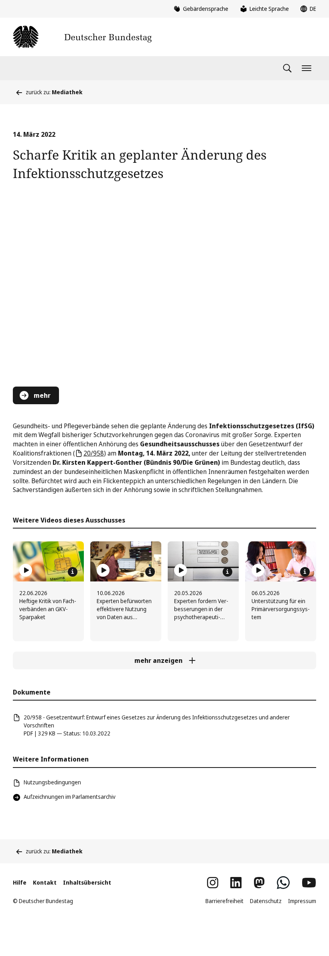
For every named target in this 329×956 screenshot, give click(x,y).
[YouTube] (309, 882)
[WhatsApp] (283, 882)
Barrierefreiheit (224, 901)
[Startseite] (82, 37)
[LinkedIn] (236, 882)
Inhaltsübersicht (87, 882)
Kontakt (45, 882)
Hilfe (19, 882)
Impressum (302, 901)
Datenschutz (266, 901)
